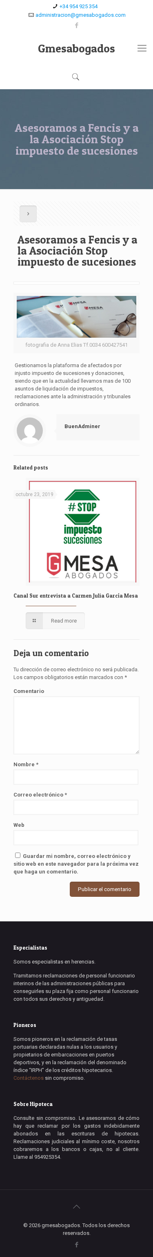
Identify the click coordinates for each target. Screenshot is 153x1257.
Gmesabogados (76, 48)
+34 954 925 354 (79, 6)
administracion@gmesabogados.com (80, 15)
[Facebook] (76, 25)
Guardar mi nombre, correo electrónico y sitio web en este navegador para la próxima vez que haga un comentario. (76, 864)
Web (18, 825)
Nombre (25, 764)
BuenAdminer (82, 426)
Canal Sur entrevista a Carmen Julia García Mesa (75, 595)
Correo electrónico (40, 795)
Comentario (28, 691)
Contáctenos (28, 1078)
